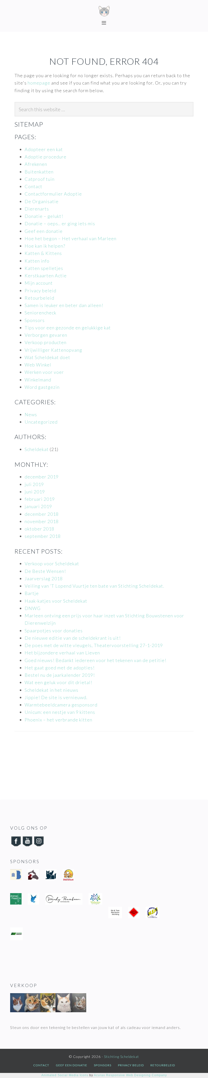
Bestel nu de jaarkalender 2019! (60, 675)
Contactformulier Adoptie (53, 194)
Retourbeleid (39, 298)
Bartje (32, 593)
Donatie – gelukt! (44, 216)
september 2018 (43, 536)
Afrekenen (36, 164)
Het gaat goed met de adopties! (60, 667)
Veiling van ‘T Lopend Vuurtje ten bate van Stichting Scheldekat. (94, 586)
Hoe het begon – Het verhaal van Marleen (70, 238)
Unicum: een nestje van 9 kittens (60, 712)
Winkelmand (38, 379)
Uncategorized (41, 422)
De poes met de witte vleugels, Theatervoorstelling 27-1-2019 (94, 645)
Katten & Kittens (43, 253)
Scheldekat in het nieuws (51, 690)
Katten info (37, 261)
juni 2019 (35, 491)
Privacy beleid (40, 290)
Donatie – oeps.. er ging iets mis (60, 223)
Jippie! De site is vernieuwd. (56, 697)
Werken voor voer (44, 372)
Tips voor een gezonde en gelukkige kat (68, 327)
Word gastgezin (42, 387)
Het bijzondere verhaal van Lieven (62, 652)
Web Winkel (38, 364)
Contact (33, 186)
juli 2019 (34, 484)
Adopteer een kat (44, 149)
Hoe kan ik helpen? (45, 246)
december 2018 (42, 514)
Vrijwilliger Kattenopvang (53, 350)
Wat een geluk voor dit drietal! (58, 682)
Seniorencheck (40, 312)
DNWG (33, 608)
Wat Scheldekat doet (47, 357)
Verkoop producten (45, 342)
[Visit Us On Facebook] (16, 845)
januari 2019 (38, 506)
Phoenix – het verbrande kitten (58, 719)
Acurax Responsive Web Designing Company (130, 1075)
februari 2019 (40, 499)
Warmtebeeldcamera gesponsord (61, 704)
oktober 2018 (39, 529)
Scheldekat (37, 449)
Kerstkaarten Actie (46, 275)
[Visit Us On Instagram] (38, 845)
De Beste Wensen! (45, 571)
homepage (39, 83)
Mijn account (39, 283)
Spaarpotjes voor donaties (54, 630)
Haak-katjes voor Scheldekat (56, 601)
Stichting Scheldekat (104, 11)
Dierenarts (37, 209)
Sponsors (35, 320)
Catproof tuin (40, 179)
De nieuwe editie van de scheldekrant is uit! (73, 638)
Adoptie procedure (45, 156)
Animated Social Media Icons (64, 1075)
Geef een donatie (44, 231)
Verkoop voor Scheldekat (52, 563)
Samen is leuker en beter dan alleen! (64, 305)
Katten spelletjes (44, 268)
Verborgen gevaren (46, 335)
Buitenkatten (39, 171)
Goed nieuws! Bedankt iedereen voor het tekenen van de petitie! (95, 660)
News (31, 414)
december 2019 (42, 476)
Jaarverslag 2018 (44, 578)
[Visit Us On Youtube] (27, 845)
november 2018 (42, 521)
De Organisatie (42, 201)
